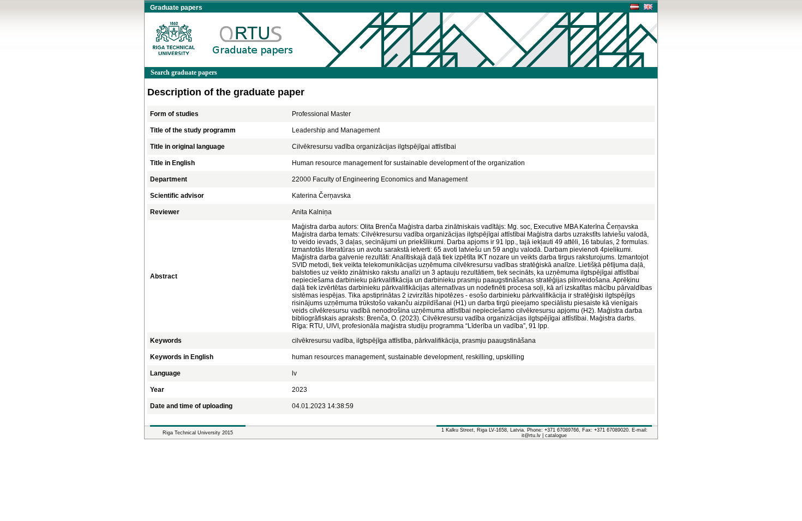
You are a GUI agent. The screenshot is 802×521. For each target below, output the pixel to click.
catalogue (556, 435)
